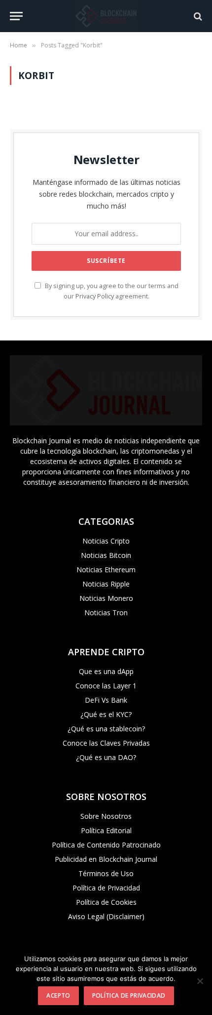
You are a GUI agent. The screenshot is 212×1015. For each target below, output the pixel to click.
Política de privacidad (129, 995)
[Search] (197, 16)
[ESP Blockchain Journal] (106, 16)
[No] (200, 981)
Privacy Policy (94, 296)
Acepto (58, 995)
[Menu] (16, 16)
